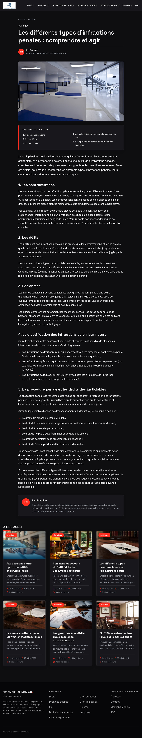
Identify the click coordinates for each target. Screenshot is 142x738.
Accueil (21, 19)
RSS (113, 712)
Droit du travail (110, 5)
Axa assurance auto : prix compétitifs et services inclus (19, 567)
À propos (70, 511)
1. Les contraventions (35, 135)
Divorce (127, 5)
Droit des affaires (63, 5)
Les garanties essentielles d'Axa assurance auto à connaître (69, 637)
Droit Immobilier (87, 5)
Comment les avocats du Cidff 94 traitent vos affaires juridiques (67, 567)
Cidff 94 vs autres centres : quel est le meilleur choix (116, 635)
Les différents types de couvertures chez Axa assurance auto (112, 567)
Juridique (43, 5)
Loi (137, 5)
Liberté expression (59, 717)
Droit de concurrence (61, 712)
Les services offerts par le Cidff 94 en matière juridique (24, 635)
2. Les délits (31, 139)
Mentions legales (120, 707)
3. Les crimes (31, 143)
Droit (30, 5)
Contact (115, 701)
